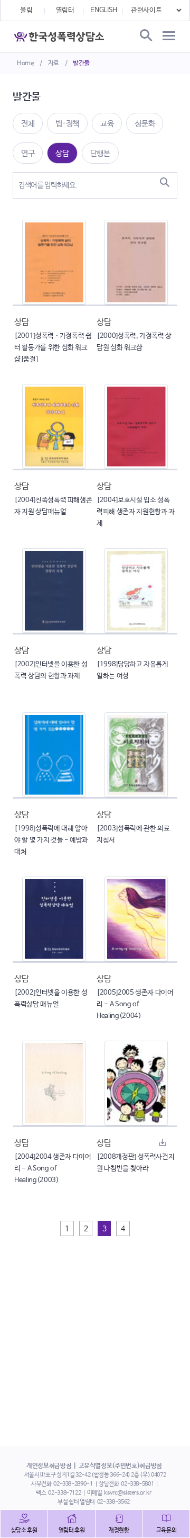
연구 (27, 153)
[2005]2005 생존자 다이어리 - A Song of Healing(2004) (135, 1004)
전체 (27, 123)
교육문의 (166, 1530)
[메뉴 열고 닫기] (168, 36)
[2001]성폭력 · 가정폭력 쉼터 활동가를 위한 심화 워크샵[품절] (53, 347)
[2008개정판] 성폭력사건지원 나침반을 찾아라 (135, 1163)
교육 (106, 123)
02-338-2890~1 (72, 1484)
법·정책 (67, 123)
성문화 (145, 123)
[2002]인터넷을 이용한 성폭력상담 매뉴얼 (50, 998)
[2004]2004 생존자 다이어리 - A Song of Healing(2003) (52, 1168)
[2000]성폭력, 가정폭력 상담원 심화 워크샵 (134, 342)
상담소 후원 (24, 1530)
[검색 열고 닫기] (145, 36)
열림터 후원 (72, 1530)
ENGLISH (103, 10)
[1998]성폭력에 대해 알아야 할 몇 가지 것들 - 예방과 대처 (51, 840)
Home (25, 63)
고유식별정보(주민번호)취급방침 (120, 1466)
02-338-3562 (113, 1502)
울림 (26, 10)
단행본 (100, 153)
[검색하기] (164, 182)
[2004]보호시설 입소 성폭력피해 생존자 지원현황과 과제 (136, 511)
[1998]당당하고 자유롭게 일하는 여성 (132, 670)
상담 (62, 153)
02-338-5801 (137, 1484)
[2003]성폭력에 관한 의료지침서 (133, 834)
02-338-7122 (64, 1493)
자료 (53, 63)
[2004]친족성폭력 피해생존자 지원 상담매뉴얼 (53, 506)
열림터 (65, 10)
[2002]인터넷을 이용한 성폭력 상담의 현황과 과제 (50, 670)
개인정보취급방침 (48, 1466)
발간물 (81, 63)
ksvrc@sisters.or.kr (127, 1493)
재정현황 (119, 1530)
